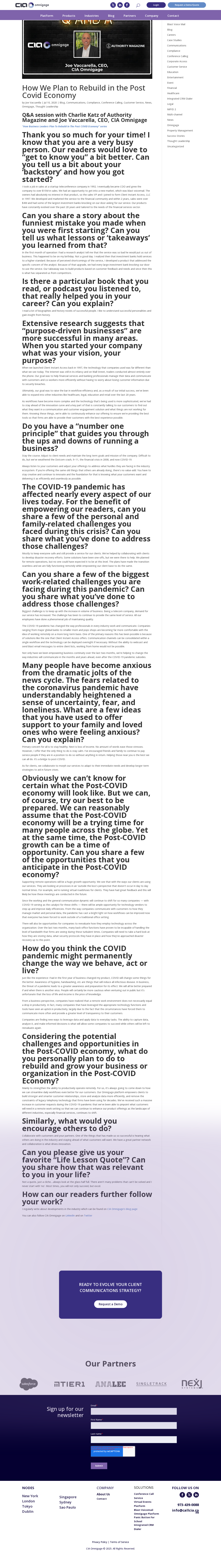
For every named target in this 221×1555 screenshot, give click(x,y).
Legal (170, 104)
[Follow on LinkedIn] (120, 5)
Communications (75, 102)
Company (151, 16)
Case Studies (174, 40)
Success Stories (176, 135)
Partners (129, 16)
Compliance (93, 102)
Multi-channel (174, 114)
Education (172, 72)
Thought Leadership (46, 106)
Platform (46, 16)
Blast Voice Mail (176, 24)
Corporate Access (177, 61)
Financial (172, 88)
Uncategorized (175, 146)
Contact (173, 16)
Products (68, 16)
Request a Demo (110, 1304)
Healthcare (173, 93)
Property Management (180, 130)
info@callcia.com (185, 1511)
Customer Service (134, 102)
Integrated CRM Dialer (180, 98)
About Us (103, 1494)
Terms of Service (119, 1542)
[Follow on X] (113, 5)
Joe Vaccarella (33, 102)
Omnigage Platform (146, 1513)
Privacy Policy (99, 1542)
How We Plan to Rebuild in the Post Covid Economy (83, 91)
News (148, 102)
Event (170, 82)
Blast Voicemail (143, 1510)
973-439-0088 (188, 1504)
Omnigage (28, 106)
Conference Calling (111, 102)
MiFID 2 (171, 109)
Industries (91, 16)
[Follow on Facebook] (127, 5)
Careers (171, 34)
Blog (111, 16)
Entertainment (175, 77)
